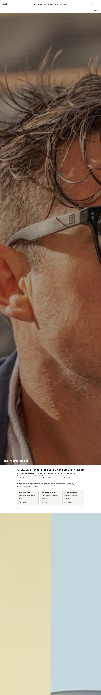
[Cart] (97, 4)
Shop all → (5, 464)
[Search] (91, 4)
